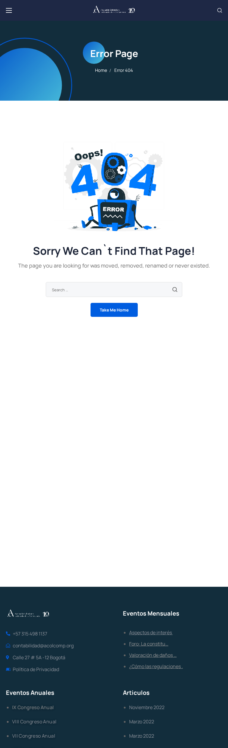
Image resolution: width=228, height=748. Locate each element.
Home (101, 70)
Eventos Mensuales (151, 613)
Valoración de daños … (153, 655)
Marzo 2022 (141, 721)
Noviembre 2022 (146, 707)
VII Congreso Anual (33, 736)
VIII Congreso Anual (34, 721)
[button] (219, 10)
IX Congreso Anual (33, 707)
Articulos (136, 693)
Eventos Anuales (30, 693)
